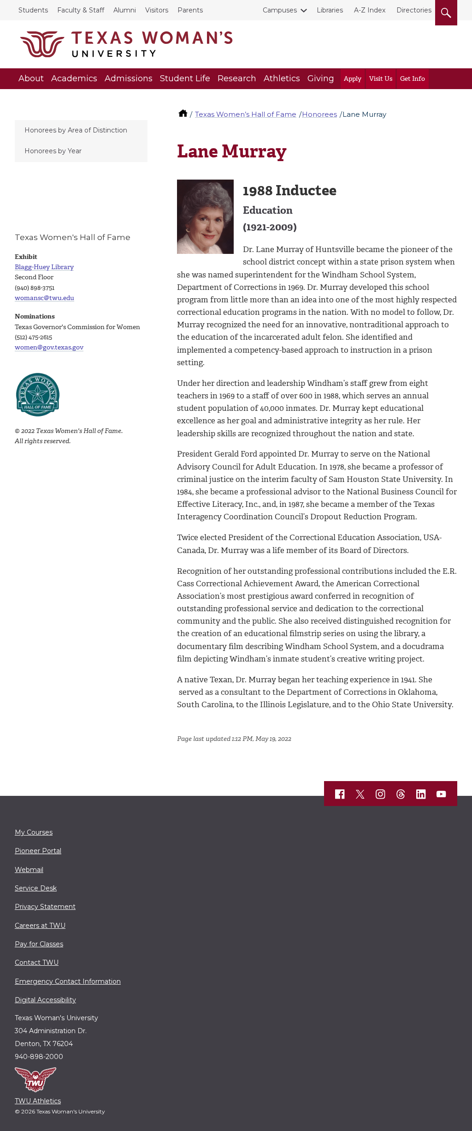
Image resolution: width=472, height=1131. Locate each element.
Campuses (280, 10)
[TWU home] (183, 114)
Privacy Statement (45, 906)
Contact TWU (37, 962)
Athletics (282, 78)
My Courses (34, 832)
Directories (413, 10)
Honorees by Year (53, 151)
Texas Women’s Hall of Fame (245, 114)
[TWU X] (360, 794)
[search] (446, 11)
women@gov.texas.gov (49, 347)
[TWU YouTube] (441, 794)
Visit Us (380, 78)
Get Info (412, 78)
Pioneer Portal (38, 851)
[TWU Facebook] (340, 794)
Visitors (156, 10)
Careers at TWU (40, 925)
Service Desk (36, 888)
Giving (320, 78)
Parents (190, 10)
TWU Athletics (38, 1101)
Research (237, 78)
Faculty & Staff (80, 10)
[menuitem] (81, 130)
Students (33, 10)
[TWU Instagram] (380, 794)
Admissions (129, 78)
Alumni (124, 10)
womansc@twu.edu (44, 298)
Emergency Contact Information (68, 981)
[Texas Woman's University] (126, 44)
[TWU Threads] (401, 794)
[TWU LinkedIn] (421, 794)
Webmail (29, 870)
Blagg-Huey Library (44, 267)
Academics (74, 78)
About (31, 78)
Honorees (319, 114)
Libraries (330, 10)
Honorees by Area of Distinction (75, 130)
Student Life (185, 78)
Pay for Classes (39, 944)
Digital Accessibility (45, 1000)
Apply (352, 78)
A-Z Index (369, 10)
